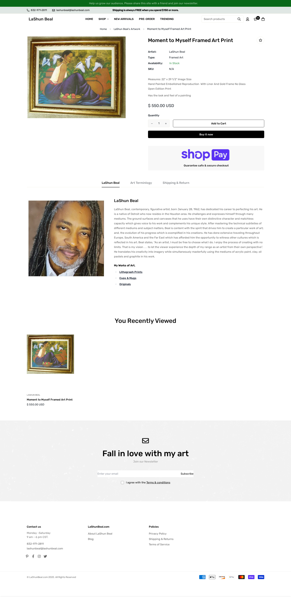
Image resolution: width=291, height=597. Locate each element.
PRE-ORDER (147, 19)
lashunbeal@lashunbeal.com (45, 548)
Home (103, 29)
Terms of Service (159, 544)
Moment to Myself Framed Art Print (50, 399)
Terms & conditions (158, 482)
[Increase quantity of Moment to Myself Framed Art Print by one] (165, 123)
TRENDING (167, 19)
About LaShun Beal (100, 533)
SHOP (102, 19)
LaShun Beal (177, 51)
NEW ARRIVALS (124, 19)
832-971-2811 (35, 543)
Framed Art (176, 57)
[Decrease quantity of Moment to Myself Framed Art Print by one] (151, 123)
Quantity (153, 115)
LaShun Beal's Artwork (127, 29)
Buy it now (206, 134)
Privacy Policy (158, 533)
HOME (89, 19)
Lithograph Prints (130, 272)
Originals (125, 284)
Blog (91, 539)
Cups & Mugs (127, 278)
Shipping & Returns (161, 539)
